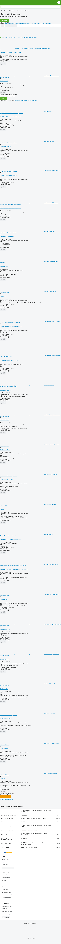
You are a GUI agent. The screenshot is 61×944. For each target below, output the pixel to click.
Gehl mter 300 (4, 81)
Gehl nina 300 (4, 266)
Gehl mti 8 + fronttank (6, 719)
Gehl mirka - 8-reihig (5, 390)
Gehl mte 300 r (4, 689)
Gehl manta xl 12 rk (5, 146)
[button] (59, 2)
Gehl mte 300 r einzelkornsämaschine (10, 52)
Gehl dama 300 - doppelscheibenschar (10, 117)
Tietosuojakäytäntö (6, 892)
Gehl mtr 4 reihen (5, 450)
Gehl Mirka (3, 778)
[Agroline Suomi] (9, 2)
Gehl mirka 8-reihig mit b (7, 236)
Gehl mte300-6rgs (5, 629)
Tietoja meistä (5, 859)
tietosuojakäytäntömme (21, 100)
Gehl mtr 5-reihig (4, 420)
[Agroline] (2, 11)
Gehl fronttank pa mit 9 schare (8, 175)
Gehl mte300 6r (4, 659)
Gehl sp (2, 509)
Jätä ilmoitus (5, 797)
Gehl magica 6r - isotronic (7, 479)
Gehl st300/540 (4, 748)
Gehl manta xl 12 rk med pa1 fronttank (10, 208)
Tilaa (3, 98)
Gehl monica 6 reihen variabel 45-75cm (11, 326)
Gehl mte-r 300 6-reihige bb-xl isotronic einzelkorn (14, 569)
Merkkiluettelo (5, 900)
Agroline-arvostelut (6, 897)
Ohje (3, 862)
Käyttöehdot (5, 889)
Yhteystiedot (5, 864)
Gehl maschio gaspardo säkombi (9, 360)
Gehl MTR (3, 296)
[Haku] (58, 7)
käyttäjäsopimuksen (33, 100)
